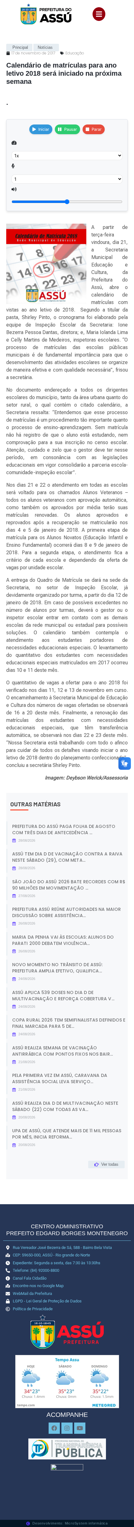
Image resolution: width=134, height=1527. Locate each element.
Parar (97, 129)
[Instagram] (67, 1428)
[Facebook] (54, 1428)
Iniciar (43, 129)
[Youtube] (79, 1428)
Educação (74, 53)
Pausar (70, 129)
